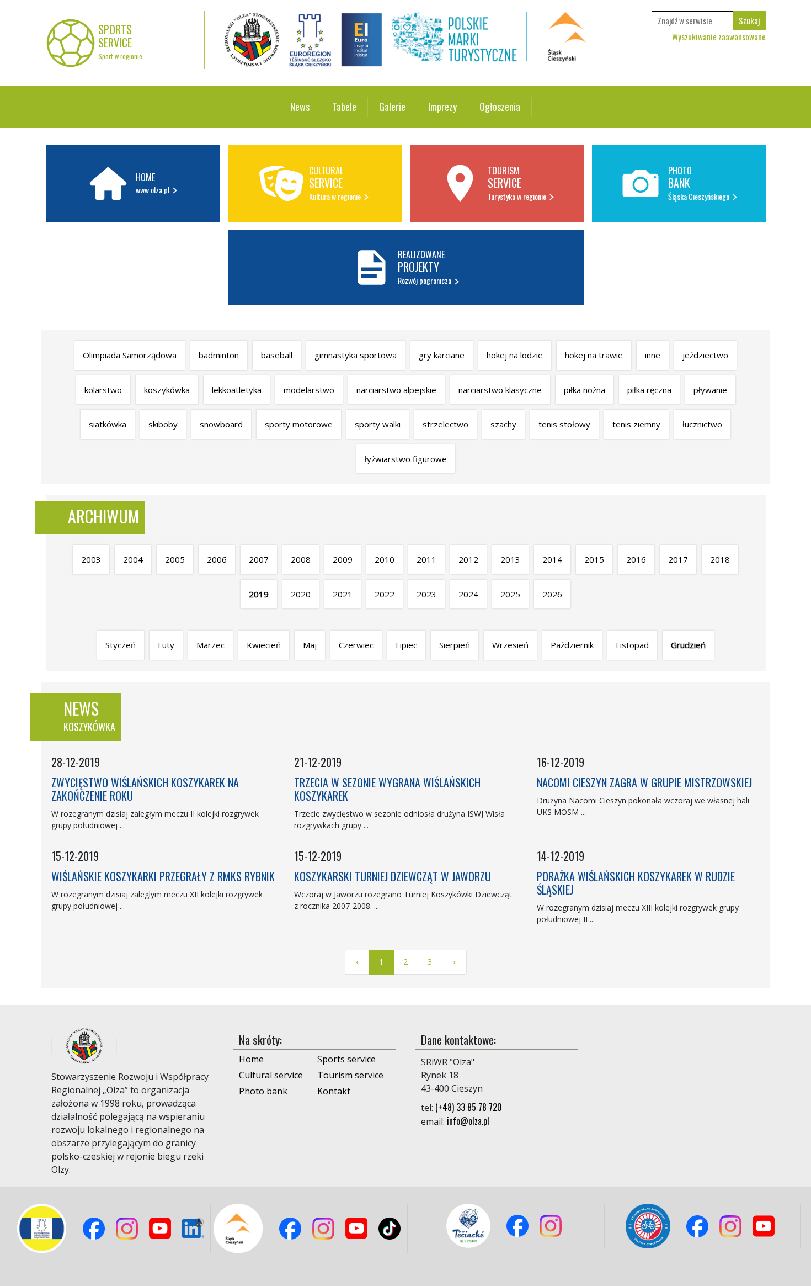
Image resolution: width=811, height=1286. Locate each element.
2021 (343, 594)
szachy (503, 424)
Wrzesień (510, 644)
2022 (384, 594)
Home (251, 1059)
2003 (91, 559)
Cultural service (271, 1075)
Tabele (344, 106)
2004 (133, 559)
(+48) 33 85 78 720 (468, 1107)
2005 (175, 559)
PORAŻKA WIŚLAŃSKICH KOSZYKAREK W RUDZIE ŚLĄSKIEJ (636, 883)
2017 (678, 559)
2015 (594, 559)
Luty (166, 644)
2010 (384, 559)
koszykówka (167, 389)
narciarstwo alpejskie (396, 389)
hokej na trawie (594, 355)
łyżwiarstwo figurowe (406, 458)
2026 (552, 594)
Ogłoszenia (499, 106)
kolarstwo (103, 389)
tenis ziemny (636, 424)
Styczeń (120, 644)
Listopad (632, 644)
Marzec (210, 644)
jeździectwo (705, 355)
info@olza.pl (468, 1121)
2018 (720, 559)
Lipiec (406, 644)
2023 (426, 594)
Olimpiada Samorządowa (130, 355)
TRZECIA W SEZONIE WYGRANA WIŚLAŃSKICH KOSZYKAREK (387, 789)
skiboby (163, 424)
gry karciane (442, 355)
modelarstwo (309, 389)
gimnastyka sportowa (355, 355)
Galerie (392, 106)
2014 (552, 559)
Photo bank (263, 1091)
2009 (343, 559)
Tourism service (350, 1075)
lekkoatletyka (237, 389)
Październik (572, 644)
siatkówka (107, 424)
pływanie (710, 389)
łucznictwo (702, 424)
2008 (301, 559)
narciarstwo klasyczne (500, 389)
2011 (426, 559)
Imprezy (442, 106)
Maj (310, 644)
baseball (276, 355)
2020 (301, 594)
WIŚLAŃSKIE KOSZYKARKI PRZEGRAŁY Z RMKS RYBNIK (163, 876)
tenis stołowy (564, 424)
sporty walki (378, 424)
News (300, 106)
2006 (217, 559)
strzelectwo (445, 424)
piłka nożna (584, 389)
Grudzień (688, 644)
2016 (636, 559)
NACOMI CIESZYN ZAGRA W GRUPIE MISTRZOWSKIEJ (644, 782)
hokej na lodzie (515, 355)
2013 (510, 559)
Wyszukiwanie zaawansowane (719, 36)
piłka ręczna (649, 389)
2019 (259, 594)
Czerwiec (356, 644)
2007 (259, 559)
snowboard (221, 424)
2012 (468, 559)
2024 (468, 594)
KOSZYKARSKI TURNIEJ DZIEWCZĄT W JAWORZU (392, 876)
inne (652, 355)
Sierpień (454, 644)
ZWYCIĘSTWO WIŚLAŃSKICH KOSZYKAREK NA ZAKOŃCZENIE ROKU (145, 789)
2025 (510, 594)
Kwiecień (264, 644)
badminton (219, 355)
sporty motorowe (299, 424)
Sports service (346, 1059)
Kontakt (333, 1091)
